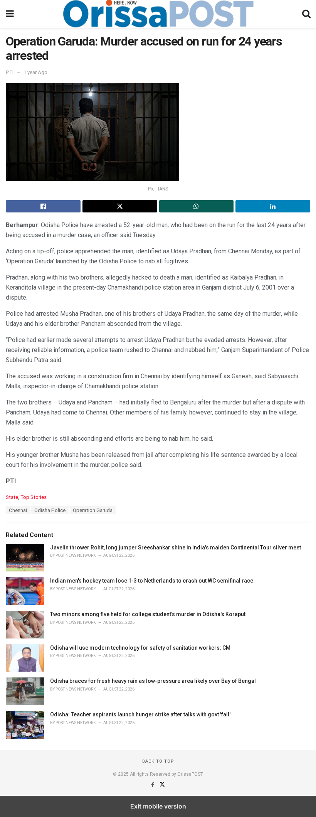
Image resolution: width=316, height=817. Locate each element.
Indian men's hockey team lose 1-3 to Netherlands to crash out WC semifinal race (151, 581)
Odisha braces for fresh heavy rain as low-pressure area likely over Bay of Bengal (153, 681)
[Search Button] (306, 14)
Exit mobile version (158, 806)
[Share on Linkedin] (272, 206)
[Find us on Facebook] (153, 785)
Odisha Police (50, 510)
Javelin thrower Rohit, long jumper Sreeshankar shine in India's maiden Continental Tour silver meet (175, 547)
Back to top (158, 761)
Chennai (18, 510)
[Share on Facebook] (43, 206)
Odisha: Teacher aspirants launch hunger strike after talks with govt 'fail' (140, 714)
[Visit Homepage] (158, 14)
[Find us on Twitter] (162, 785)
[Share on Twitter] (119, 206)
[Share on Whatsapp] (196, 206)
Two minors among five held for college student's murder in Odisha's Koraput (147, 614)
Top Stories (33, 497)
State (12, 497)
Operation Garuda (93, 510)
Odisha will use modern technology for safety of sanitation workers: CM (140, 648)
